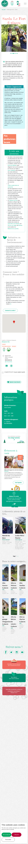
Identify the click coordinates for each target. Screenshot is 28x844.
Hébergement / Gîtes (6, 341)
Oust (20, 628)
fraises (17, 544)
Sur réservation (8, 423)
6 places (3, 344)
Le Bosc (8, 543)
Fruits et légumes (18, 539)
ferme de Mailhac (12, 165)
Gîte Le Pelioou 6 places (14, 585)
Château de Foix (13, 200)
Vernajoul (14, 346)
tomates (17, 546)
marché (4, 541)
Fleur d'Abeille (11, 170)
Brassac (20, 225)
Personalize (8, 839)
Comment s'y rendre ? (10, 310)
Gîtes (3, 589)
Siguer (20, 594)
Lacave (12, 633)
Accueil (3, 9)
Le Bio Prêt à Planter (19, 537)
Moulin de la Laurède (13, 228)
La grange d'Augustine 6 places (6, 620)
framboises (21, 544)
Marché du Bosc (6, 537)
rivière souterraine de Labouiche (13, 186)
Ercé (7, 593)
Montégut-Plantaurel (19, 547)
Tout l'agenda (18, 482)
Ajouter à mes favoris (15, 382)
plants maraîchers (18, 541)
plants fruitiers (18, 543)
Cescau (3, 630)
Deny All (17, 834)
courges (21, 546)
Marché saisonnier (6, 539)
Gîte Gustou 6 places (5, 585)
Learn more (18, 839)
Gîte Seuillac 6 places (22, 585)
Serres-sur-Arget (12, 225)
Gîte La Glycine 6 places (22, 619)
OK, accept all (6, 834)
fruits (20, 543)
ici (10, 304)
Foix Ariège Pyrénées (6, 346)
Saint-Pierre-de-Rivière (14, 223)
